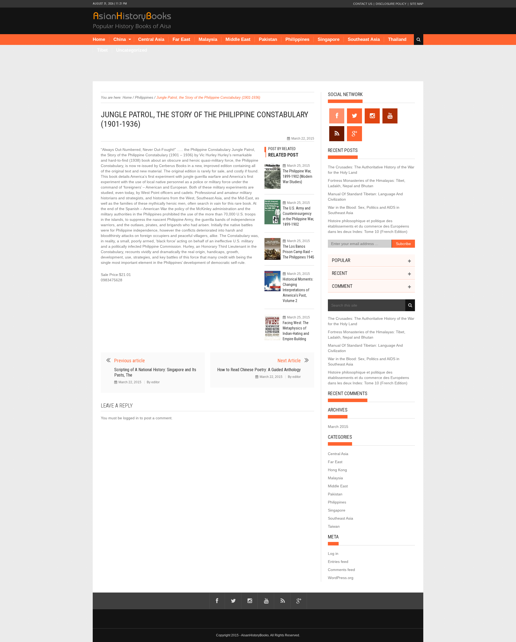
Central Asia (151, 39)
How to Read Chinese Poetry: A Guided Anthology (259, 369)
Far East (181, 39)
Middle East (237, 39)
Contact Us (362, 3)
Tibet (102, 50)
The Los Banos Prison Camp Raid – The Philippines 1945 (298, 251)
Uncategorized (131, 50)
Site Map (416, 3)
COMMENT (342, 286)
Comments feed (341, 569)
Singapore (328, 39)
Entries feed (338, 561)
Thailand (397, 39)
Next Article (289, 360)
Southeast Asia (364, 39)
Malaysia (208, 39)
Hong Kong (337, 470)
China (119, 39)
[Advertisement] (258, 68)
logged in (131, 418)
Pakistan (268, 39)
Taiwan (334, 526)
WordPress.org (340, 578)
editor (155, 382)
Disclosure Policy (391, 3)
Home (99, 39)
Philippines (297, 39)
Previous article (129, 360)
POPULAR (341, 260)
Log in (333, 553)
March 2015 (338, 426)
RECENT (339, 273)
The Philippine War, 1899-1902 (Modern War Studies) (297, 176)
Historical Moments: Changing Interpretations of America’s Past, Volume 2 (298, 290)
